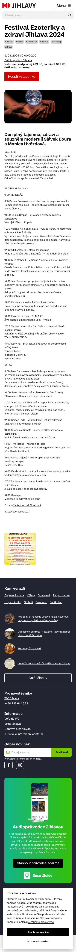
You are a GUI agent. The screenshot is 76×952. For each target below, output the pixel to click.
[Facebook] (8, 765)
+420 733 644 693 (16, 703)
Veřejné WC (12, 718)
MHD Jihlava (12, 723)
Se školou (56, 602)
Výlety (31, 595)
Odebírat (61, 752)
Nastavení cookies (38, 941)
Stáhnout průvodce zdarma (38, 863)
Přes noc (41, 602)
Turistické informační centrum (23, 734)
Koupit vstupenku (21, 76)
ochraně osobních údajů (29, 758)
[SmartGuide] (38, 875)
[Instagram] (20, 765)
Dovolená (44, 595)
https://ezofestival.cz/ (17, 511)
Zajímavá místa (14, 595)
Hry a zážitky (12, 602)
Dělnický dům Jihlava (18, 60)
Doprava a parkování (17, 729)
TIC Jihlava (11, 698)
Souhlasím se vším (38, 932)
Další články (38, 678)
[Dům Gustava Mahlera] (19, 5)
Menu (61, 5)
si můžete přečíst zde (41, 921)
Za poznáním (61, 595)
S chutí (28, 602)
